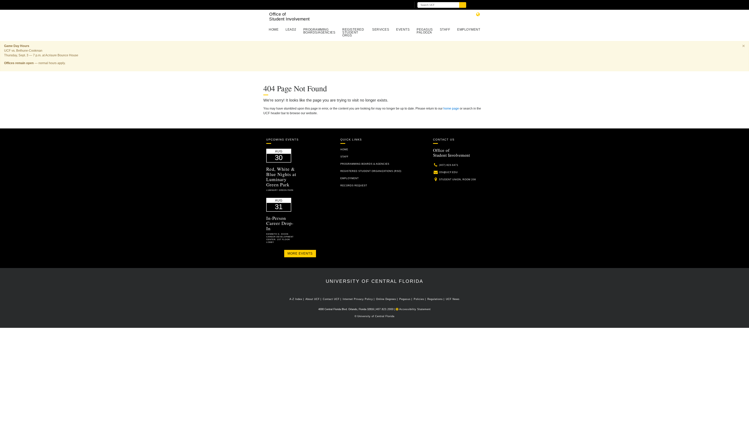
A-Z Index (295, 299)
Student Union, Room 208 (457, 179)
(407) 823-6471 (448, 165)
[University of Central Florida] (312, 5)
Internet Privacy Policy (358, 299)
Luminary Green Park (280, 190)
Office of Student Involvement (289, 16)
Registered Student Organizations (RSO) (370, 171)
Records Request (353, 185)
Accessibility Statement (414, 309)
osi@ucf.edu (448, 172)
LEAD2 (291, 29)
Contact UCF (331, 299)
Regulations (435, 299)
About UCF (312, 299)
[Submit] (462, 5)
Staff (445, 29)
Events (403, 29)
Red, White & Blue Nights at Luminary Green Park (281, 177)
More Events (300, 253)
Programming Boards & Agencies (364, 164)
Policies (419, 299)
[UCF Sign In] (399, 5)
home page (451, 108)
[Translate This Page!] (478, 14)
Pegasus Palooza (425, 31)
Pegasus (405, 299)
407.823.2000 (385, 309)
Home (274, 29)
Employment (468, 29)
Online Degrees (386, 299)
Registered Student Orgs (353, 32)
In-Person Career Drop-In (280, 223)
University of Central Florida (374, 281)
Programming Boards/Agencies (319, 31)
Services (380, 29)
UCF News (453, 299)
